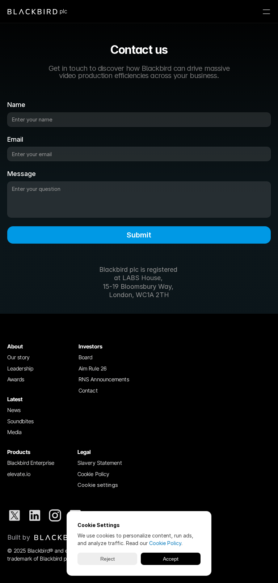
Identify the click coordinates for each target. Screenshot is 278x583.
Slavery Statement (99, 462)
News (14, 410)
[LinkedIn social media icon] (35, 515)
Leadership (20, 368)
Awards (16, 379)
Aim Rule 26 (93, 368)
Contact (88, 390)
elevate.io (18, 474)
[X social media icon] (14, 515)
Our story (18, 357)
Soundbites (20, 421)
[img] (58, 537)
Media (14, 432)
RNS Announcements (104, 379)
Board (86, 357)
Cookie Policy (93, 474)
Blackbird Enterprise (30, 462)
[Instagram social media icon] (55, 515)
